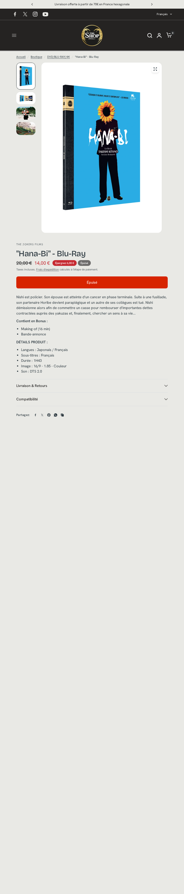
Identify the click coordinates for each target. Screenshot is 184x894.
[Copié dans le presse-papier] (62, 415)
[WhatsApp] (55, 415)
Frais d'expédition (47, 269)
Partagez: (23, 414)
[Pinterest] (49, 415)
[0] (168, 35)
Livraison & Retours (31, 385)
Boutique (36, 57)
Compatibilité (27, 399)
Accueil (21, 57)
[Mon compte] (159, 35)
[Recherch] (150, 35)
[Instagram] (35, 14)
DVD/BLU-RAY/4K (58, 57)
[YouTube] (45, 14)
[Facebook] (15, 14)
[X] (25, 14)
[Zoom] (155, 69)
